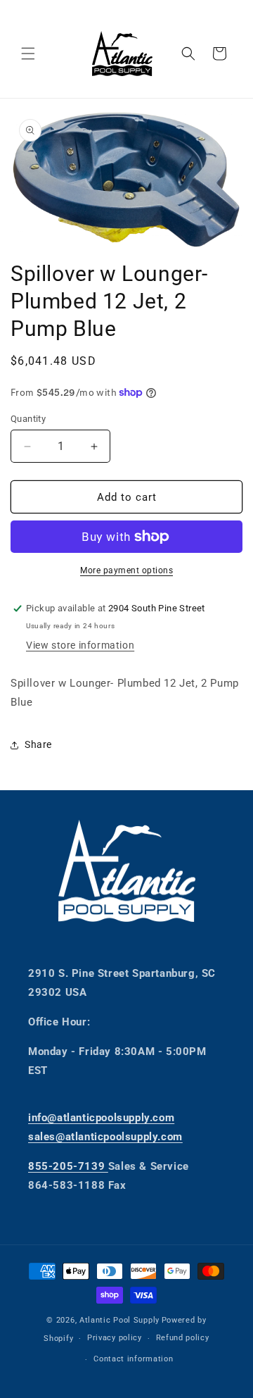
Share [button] (38, 744)
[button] (28, 53)
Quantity (28, 418)
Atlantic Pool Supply (119, 1320)
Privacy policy (114, 1337)
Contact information (133, 1358)
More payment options (126, 570)
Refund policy (182, 1337)
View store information (80, 645)
